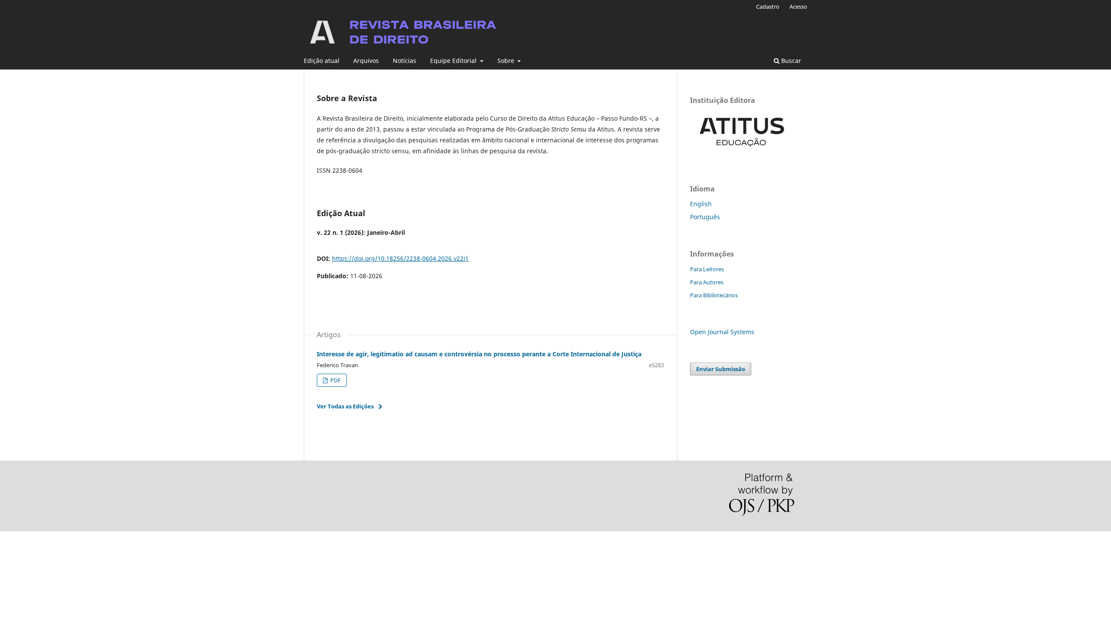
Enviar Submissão (720, 369)
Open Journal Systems (722, 332)
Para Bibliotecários (714, 295)
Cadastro (767, 6)
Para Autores (706, 282)
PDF (335, 380)
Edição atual (321, 60)
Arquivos (366, 60)
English (701, 204)
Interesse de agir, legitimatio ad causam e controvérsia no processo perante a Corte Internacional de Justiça (479, 354)
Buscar (790, 60)
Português (705, 217)
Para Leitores (707, 269)
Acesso (798, 6)
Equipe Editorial (454, 60)
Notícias (404, 60)
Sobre (506, 60)
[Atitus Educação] (742, 152)
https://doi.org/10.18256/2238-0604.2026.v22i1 (400, 258)
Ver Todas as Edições (345, 406)
